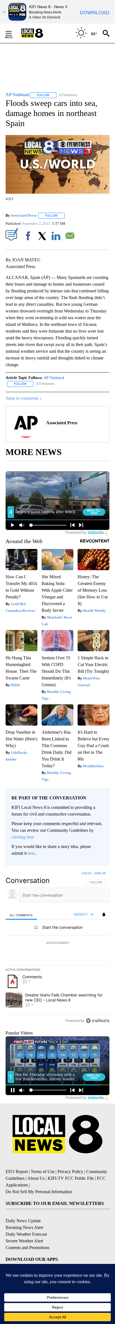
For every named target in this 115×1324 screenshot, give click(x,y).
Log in (86, 873)
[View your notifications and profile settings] (103, 914)
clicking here (22, 837)
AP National (54, 378)
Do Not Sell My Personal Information (39, 1191)
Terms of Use (42, 1171)
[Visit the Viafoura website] (97, 1020)
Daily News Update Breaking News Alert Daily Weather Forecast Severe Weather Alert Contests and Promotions (27, 1234)
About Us (36, 1178)
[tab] (21, 914)
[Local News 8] (39, 33)
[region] (57, 948)
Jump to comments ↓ (24, 398)
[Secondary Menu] (13, 33)
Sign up (100, 873)
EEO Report (17, 1171)
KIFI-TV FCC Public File (71, 1178)
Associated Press (24, 215)
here (31, 853)
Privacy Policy (70, 1171)
